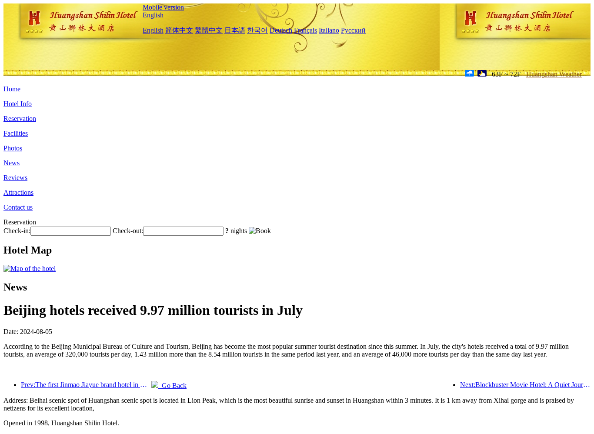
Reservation (19, 118)
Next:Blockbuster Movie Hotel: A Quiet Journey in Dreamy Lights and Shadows (525, 384)
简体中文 (179, 30)
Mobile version (163, 7)
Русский (353, 30)
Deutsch (281, 30)
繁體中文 (209, 30)
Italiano (329, 30)
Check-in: (16, 230)
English (153, 15)
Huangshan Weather (554, 74)
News (11, 163)
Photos (12, 148)
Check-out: (128, 230)
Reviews (15, 177)
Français (305, 30)
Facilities (15, 133)
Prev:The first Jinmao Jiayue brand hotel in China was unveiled (86, 384)
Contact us (18, 207)
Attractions (18, 192)
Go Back (172, 385)
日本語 (234, 30)
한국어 (257, 30)
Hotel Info (17, 103)
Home (11, 89)
